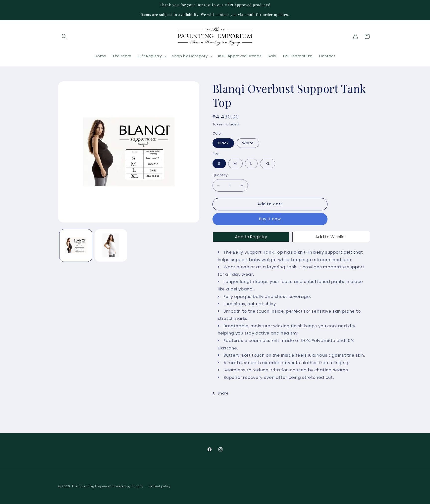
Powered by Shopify (128, 486)
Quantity (220, 175)
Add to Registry (251, 237)
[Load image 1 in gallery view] (75, 245)
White (248, 143)
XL (268, 163)
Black (223, 143)
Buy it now (270, 219)
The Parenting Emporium (92, 486)
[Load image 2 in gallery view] (111, 245)
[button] (64, 36)
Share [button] (223, 393)
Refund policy (160, 486)
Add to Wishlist (330, 237)
